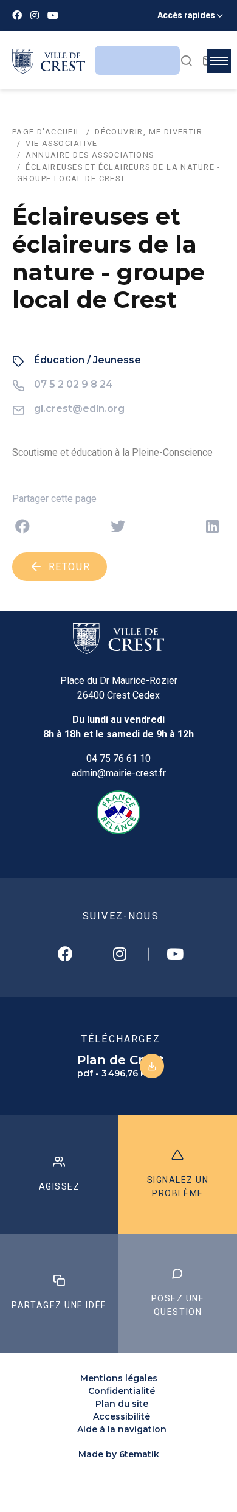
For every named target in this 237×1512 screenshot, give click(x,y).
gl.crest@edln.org (79, 408)
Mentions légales (118, 1378)
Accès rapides (186, 15)
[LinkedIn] (212, 526)
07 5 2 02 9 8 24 (73, 384)
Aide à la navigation (122, 1429)
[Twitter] (118, 526)
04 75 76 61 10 (118, 758)
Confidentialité (121, 1390)
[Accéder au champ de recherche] (186, 60)
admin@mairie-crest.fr (119, 773)
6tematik (139, 1454)
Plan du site (121, 1403)
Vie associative (61, 143)
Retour (67, 567)
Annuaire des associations (90, 154)
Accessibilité (121, 1416)
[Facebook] (17, 15)
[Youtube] (52, 15)
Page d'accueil (46, 131)
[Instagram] (34, 15)
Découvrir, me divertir (148, 131)
